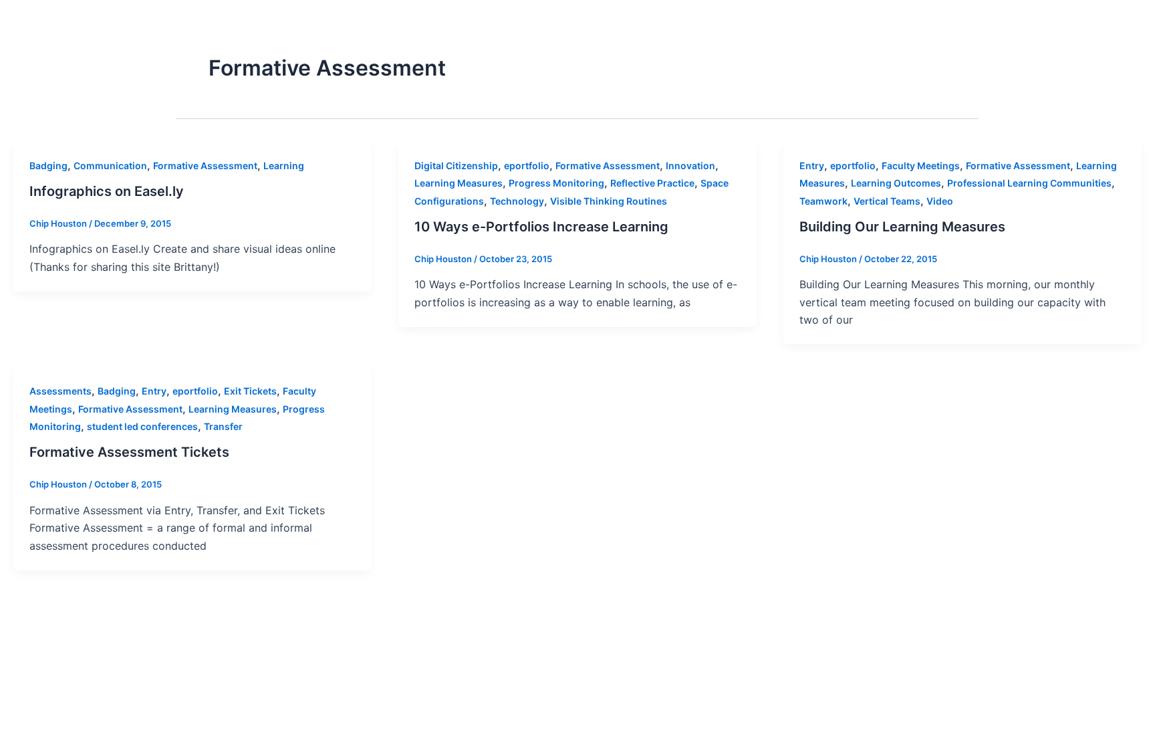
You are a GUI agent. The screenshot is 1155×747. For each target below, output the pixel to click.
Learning (283, 165)
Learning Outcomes (896, 183)
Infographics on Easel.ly (106, 191)
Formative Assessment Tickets (129, 452)
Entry (811, 165)
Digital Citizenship (456, 165)
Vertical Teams (887, 201)
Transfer (223, 426)
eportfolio (526, 165)
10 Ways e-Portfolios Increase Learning (541, 227)
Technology (517, 201)
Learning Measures (458, 183)
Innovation (690, 165)
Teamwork (823, 201)
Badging (48, 165)
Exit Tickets (250, 391)
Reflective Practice (652, 183)
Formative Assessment (205, 165)
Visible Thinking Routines (608, 201)
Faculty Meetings (921, 165)
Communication (110, 165)
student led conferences (142, 426)
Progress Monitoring (556, 183)
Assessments (60, 391)
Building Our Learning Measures (902, 227)
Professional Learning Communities (1029, 183)
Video (939, 201)
